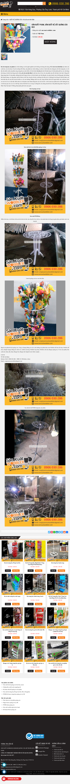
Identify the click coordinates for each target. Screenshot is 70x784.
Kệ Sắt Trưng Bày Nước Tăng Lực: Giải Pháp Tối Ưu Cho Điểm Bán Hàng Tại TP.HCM (58, 597)
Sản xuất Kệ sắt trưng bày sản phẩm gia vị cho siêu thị (57, 664)
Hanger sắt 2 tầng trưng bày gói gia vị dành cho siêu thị (58, 630)
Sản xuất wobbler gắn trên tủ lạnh (11, 707)
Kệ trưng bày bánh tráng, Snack (35, 596)
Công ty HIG (29, 773)
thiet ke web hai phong (38, 773)
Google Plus (41, 751)
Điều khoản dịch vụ (59, 754)
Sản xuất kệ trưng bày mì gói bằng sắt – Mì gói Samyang (12, 630)
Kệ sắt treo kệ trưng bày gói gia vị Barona (35, 664)
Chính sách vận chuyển (59, 756)
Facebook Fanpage (43, 748)
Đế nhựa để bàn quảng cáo (9, 709)
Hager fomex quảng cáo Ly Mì (10, 702)
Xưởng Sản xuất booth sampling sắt (12, 687)
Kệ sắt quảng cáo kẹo (35, 88)
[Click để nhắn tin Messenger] (4, 764)
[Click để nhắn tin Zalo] (4, 771)
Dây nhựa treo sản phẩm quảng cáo (11, 700)
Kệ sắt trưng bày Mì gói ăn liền (12, 563)
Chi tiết (8, 570)
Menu (5, 13)
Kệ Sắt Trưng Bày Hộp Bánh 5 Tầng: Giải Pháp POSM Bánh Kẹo (34, 563)
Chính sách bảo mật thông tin (61, 751)
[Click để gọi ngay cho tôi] (4, 779)
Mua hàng (16, 570)
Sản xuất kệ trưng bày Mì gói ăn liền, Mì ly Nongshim (16, 691)
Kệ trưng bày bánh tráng (57, 563)
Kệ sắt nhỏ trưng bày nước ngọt (12, 596)
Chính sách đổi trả (58, 749)
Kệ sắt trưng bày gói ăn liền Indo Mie (35, 629)
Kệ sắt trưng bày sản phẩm (8, 66)
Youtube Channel (43, 755)
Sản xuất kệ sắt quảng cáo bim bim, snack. (13, 684)
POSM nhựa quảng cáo (8, 705)
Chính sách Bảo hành (59, 760)
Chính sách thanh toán (59, 758)
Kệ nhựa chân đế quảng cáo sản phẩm (12, 689)
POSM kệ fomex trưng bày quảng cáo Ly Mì (14, 694)
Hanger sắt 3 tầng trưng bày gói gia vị (12, 664)
